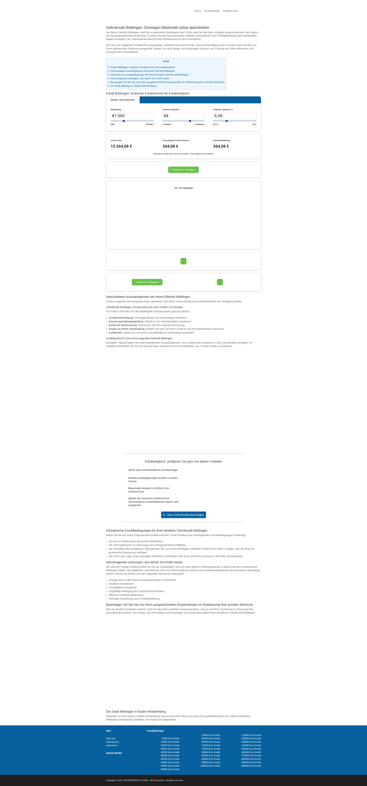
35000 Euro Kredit (170, 759)
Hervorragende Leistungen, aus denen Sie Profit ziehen (138, 78)
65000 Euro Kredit (211, 742)
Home (197, 11)
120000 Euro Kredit (251, 738)
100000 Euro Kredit (210, 766)
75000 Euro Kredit (211, 749)
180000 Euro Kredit (251, 759)
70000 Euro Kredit (211, 745)
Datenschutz (112, 742)
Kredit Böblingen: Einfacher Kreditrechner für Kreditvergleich (141, 67)
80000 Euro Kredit (211, 752)
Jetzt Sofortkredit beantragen (185, 514)
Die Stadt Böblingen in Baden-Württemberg (132, 86)
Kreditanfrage (212, 11)
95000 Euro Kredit (211, 762)
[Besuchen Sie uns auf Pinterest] (117, 761)
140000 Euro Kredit (251, 745)
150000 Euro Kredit (251, 749)
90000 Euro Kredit (211, 759)
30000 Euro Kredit (170, 755)
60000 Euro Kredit (211, 738)
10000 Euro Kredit (170, 742)
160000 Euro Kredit (251, 752)
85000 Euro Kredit (211, 755)
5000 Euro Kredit (170, 738)
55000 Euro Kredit (211, 735)
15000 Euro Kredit (170, 745)
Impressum (111, 745)
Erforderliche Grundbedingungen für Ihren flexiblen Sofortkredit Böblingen (148, 74)
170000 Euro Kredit (251, 755)
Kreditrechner (230, 11)
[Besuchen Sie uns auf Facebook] (108, 761)
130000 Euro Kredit (251, 742)
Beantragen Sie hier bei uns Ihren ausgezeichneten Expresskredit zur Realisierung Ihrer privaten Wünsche (166, 82)
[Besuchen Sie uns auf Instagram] (112, 761)
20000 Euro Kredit (170, 749)
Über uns (110, 738)
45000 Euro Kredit (170, 766)
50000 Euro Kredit (170, 769)
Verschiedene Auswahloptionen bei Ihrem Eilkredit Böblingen (141, 71)
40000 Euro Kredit (170, 762)
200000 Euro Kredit (251, 766)
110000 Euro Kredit (251, 735)
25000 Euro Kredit (170, 752)
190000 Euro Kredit (251, 762)
